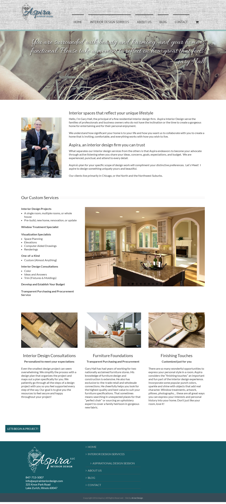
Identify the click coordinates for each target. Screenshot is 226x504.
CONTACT (94, 485)
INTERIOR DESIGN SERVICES (106, 454)
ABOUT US (95, 470)
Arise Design (137, 498)
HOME (92, 446)
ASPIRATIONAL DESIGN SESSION (114, 463)
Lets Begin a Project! (22, 428)
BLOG (91, 477)
